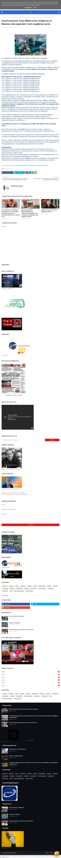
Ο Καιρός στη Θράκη (14, 623)
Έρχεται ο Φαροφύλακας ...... (17, 756)
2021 (30, 685)
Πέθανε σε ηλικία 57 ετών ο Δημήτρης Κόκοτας (49, 210)
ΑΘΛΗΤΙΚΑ (4, 586)
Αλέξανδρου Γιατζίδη (10, 58)
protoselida (20, 395)
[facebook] (16, 604)
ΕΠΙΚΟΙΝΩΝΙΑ (42, 586)
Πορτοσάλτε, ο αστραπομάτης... (18, 749)
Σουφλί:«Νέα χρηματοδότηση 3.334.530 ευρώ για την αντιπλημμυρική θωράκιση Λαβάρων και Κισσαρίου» (33, 716)
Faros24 (4, 27)
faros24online (13, 852)
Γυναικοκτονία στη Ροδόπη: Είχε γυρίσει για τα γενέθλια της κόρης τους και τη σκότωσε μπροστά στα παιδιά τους (11, 213)
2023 (30, 680)
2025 (30, 674)
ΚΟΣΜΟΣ (49, 586)
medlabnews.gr (36, 58)
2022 (30, 683)
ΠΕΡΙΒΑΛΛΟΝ (19, 588)
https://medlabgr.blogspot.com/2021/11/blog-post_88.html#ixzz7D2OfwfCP (32, 165)
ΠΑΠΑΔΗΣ (12, 588)
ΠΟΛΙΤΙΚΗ (26, 588)
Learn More (28, 7)
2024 (30, 677)
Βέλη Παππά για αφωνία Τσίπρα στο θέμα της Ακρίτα (23, 709)
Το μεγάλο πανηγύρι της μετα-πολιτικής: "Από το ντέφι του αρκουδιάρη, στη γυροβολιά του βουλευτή (33, 763)
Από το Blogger (29, 740)
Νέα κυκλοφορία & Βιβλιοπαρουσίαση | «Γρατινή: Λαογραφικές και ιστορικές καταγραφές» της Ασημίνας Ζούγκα (29, 213)
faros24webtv (5, 595)
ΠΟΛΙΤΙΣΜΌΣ (33, 588)
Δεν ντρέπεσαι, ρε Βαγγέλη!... (17, 616)
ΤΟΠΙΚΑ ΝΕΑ (5, 591)
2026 (30, 671)
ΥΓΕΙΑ (10, 17)
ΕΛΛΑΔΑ (6, 168)
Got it (35, 7)
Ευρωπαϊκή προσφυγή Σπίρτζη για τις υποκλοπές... (23, 722)
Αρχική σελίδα (5, 17)
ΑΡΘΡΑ (16, 586)
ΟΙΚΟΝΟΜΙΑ (5, 588)
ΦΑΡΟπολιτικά (29, 591)
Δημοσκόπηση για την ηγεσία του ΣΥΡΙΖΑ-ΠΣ (21, 629)
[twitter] (45, 604)
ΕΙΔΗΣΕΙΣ (29, 586)
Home (47, 852)
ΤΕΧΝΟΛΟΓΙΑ (51, 588)
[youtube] (16, 607)
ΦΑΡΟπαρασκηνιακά (19, 591)
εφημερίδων (15, 395)
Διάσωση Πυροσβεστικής (8, 494)
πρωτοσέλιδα (8, 395)
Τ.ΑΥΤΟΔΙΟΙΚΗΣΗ (42, 588)
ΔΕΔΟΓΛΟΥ (22, 586)
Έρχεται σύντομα (6, 493)
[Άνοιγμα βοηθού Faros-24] (56, 853)
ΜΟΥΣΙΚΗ (55, 586)
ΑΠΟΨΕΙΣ (11, 586)
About (51, 852)
